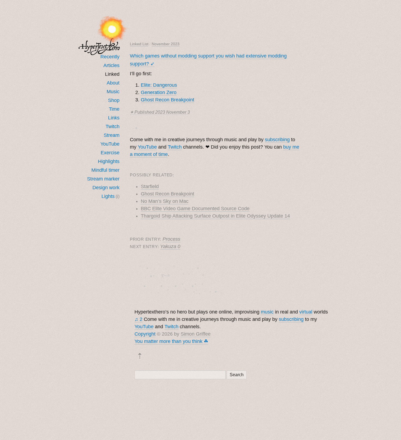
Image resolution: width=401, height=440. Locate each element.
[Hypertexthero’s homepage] (99, 46)
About (113, 83)
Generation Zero (158, 92)
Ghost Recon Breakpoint (167, 100)
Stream (111, 135)
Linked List (139, 44)
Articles (111, 65)
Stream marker (103, 179)
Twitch (112, 126)
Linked (112, 74)
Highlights (108, 161)
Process (171, 239)
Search (237, 374)
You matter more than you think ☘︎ (171, 341)
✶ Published (160, 112)
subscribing (277, 139)
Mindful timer (105, 170)
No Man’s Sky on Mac (164, 201)
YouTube (109, 144)
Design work (105, 187)
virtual (305, 312)
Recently (109, 56)
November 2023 (165, 44)
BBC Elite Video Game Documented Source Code (195, 208)
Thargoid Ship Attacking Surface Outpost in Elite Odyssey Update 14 (215, 216)
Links (113, 117)
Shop (113, 100)
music (267, 312)
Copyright (144, 334)
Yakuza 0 (170, 246)
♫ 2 (138, 319)
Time (114, 109)
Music (113, 91)
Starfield (150, 186)
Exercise (110, 152)
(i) (117, 196)
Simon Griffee (196, 334)
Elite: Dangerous (159, 85)
